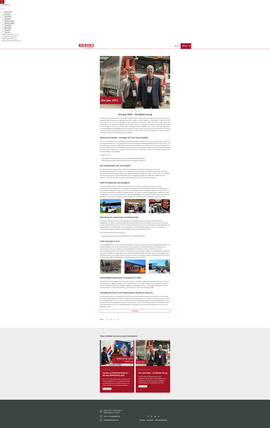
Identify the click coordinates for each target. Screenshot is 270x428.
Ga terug (135, 311)
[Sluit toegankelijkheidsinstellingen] (4, 8)
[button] (186, 46)
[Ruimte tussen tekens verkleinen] (18, 41)
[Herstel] (1, 8)
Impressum (142, 420)
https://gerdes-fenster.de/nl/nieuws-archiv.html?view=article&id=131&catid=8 (123, 160)
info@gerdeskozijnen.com (111, 420)
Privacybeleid (150, 420)
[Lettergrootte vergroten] (16, 37)
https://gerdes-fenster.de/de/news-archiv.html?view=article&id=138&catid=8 (123, 236)
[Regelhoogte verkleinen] (14, 39)
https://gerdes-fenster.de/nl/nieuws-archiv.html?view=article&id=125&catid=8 (123, 158)
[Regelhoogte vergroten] (16, 39)
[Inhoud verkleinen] (15, 34)
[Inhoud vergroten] (17, 34)
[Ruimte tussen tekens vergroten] (21, 41)
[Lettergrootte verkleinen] (14, 37)
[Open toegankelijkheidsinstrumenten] (2, 2)
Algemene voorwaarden (161, 420)
